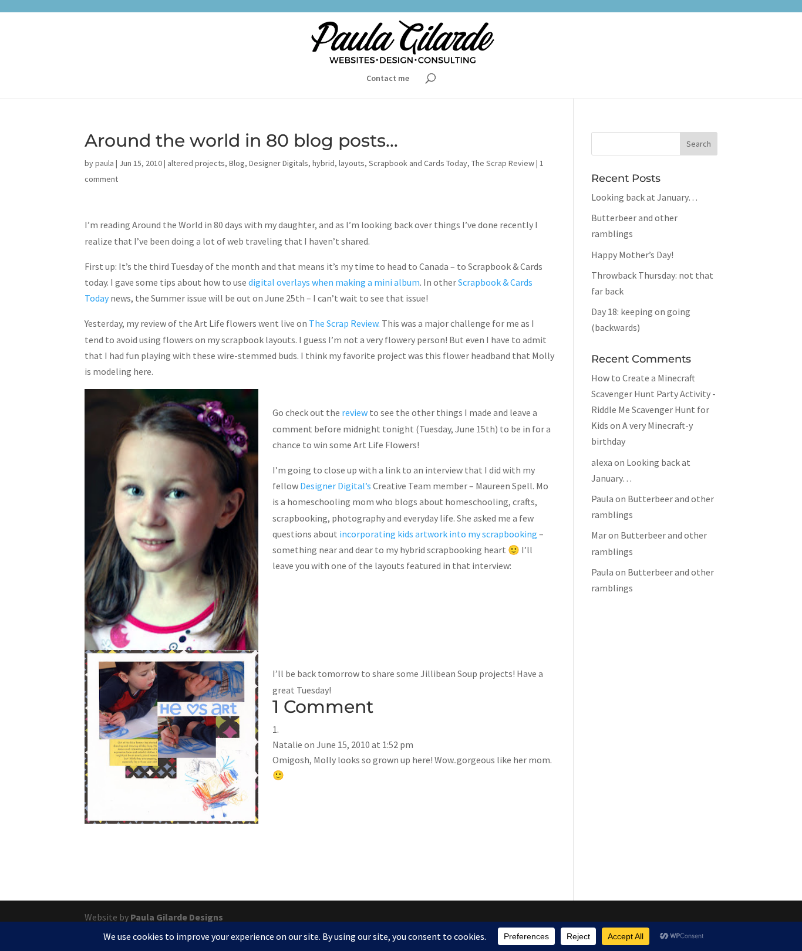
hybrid (323, 163)
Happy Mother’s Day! (632, 254)
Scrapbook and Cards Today (418, 163)
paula (104, 163)
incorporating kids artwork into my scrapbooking (437, 534)
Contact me (387, 78)
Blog (237, 163)
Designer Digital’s (335, 486)
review (355, 412)
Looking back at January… (644, 197)
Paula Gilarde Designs (176, 917)
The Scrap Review (502, 163)
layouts (352, 163)
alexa (601, 462)
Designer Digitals (278, 163)
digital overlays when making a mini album (334, 282)
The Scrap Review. (344, 323)
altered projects (196, 163)
